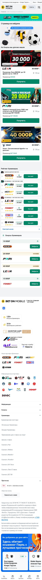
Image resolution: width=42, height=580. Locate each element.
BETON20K (14, 116)
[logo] (6, 7)
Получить (21, 82)
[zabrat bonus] (35, 246)
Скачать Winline (7, 450)
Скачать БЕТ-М (7, 474)
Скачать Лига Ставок (9, 470)
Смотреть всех (8, 229)
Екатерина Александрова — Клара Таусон (16, 2)
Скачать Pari (6, 445)
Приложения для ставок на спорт (14, 435)
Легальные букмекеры (9, 425)
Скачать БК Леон (8, 465)
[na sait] (31, 176)
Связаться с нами (10, 495)
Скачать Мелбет (7, 455)
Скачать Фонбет (8, 460)
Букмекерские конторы (10, 420)
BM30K (12, 77)
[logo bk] (7, 246)
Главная (3, 11)
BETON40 (13, 153)
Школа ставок (7, 440)
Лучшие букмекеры (8, 430)
